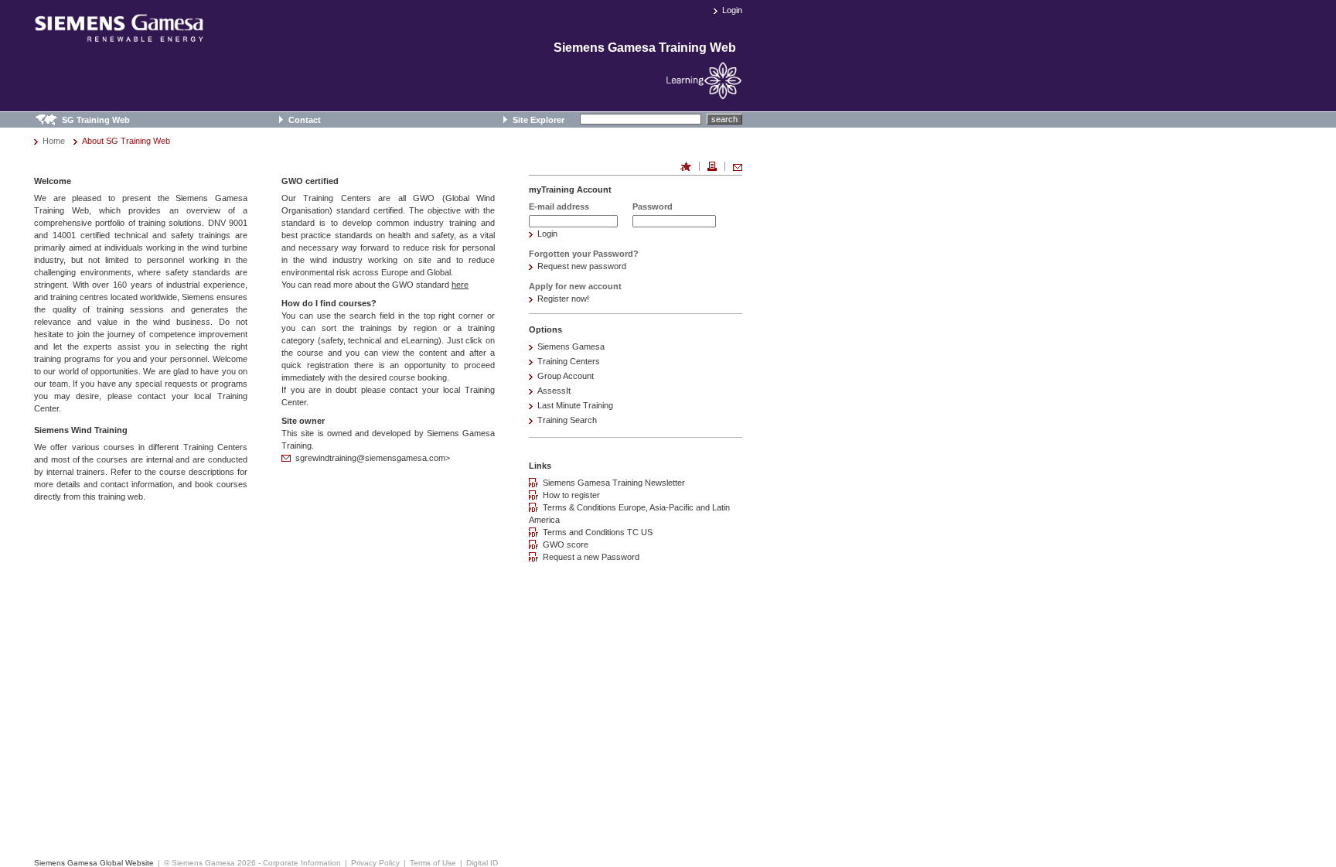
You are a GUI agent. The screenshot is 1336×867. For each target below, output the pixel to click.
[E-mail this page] (737, 166)
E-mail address (559, 206)
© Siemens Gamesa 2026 (210, 862)
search (724, 119)
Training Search (567, 420)
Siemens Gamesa (571, 346)
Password (652, 206)
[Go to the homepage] (119, 35)
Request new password (581, 266)
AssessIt (554, 390)
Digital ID (482, 862)
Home (54, 140)
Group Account (565, 376)
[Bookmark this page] (685, 166)
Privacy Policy (375, 862)
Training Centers (568, 361)
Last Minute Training (575, 405)
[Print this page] (712, 166)
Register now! (563, 298)
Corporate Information (302, 862)
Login (732, 10)
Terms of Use (433, 862)
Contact (304, 120)
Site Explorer (538, 120)
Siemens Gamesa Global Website (94, 862)
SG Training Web (96, 120)
